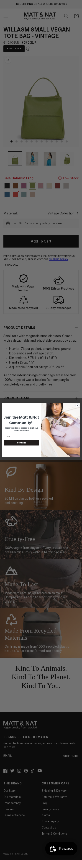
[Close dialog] (77, 405)
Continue (21, 442)
